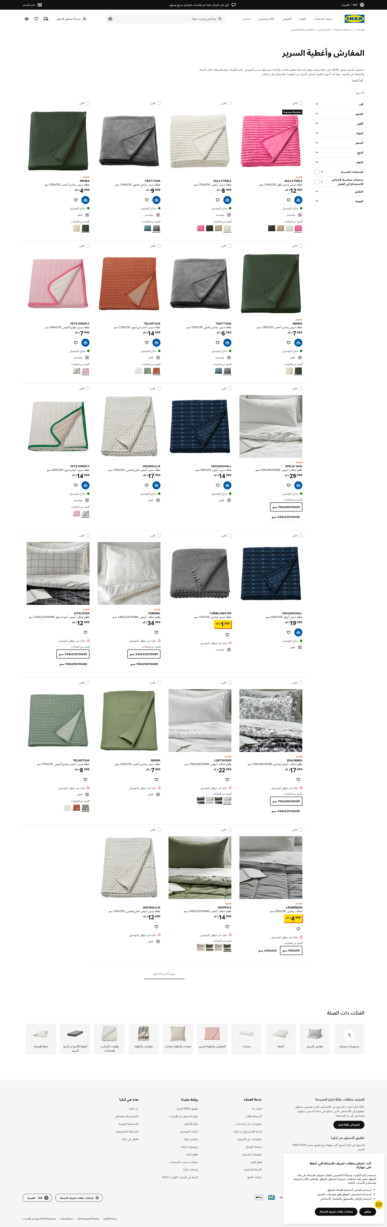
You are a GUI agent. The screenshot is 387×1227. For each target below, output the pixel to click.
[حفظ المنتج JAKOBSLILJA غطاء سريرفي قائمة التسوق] (147, 485)
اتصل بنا (257, 1108)
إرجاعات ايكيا (190, 1169)
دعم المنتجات (66, 1218)
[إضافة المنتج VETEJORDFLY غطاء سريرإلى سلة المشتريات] (85, 343)
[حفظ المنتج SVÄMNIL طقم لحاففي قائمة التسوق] (156, 632)
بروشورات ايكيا (189, 1147)
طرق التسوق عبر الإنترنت (183, 1116)
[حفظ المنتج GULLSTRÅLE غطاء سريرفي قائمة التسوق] (289, 200)
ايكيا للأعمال (191, 1124)
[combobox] (169, 19)
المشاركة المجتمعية (127, 1131)
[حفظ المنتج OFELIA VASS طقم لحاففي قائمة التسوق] (289, 485)
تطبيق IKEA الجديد (187, 1108)
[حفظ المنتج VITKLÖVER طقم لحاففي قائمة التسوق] (85, 632)
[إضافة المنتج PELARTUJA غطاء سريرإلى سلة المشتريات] (156, 343)
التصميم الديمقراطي (126, 1116)
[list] (193, 1039)
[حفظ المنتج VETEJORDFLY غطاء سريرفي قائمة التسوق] (76, 343)
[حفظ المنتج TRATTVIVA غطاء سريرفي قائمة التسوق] (147, 200)
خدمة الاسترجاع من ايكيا (248, 1131)
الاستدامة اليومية (128, 1124)
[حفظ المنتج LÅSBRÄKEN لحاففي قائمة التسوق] (298, 929)
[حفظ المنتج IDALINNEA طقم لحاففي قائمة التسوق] (298, 780)
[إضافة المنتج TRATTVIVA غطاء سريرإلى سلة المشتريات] (156, 200)
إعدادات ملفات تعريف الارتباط (336, 1211)
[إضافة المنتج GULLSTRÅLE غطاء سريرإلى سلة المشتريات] (298, 200)
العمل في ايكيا (130, 1139)
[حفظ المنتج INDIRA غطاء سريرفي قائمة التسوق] (76, 200)
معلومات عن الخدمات (249, 1124)
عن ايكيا (133, 1108)
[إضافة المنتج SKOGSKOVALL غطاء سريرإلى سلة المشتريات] (227, 485)
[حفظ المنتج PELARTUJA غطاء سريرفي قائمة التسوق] (147, 343)
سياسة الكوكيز (110, 1218)
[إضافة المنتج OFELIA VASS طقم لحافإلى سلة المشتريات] (298, 485)
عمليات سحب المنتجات (184, 1162)
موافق (367, 1211)
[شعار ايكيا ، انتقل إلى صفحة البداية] (354, 19)
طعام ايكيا (192, 1154)
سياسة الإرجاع (254, 1147)
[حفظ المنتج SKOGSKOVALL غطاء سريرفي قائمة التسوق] (218, 485)
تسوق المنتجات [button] (323, 19)
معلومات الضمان (252, 1154)
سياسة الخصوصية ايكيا (88, 1218)
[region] (333, 1188)
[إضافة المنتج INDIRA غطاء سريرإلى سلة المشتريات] (85, 200)
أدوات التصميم (189, 1131)
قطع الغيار (256, 1162)
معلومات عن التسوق (249, 1139)
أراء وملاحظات (253, 1116)
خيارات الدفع (254, 1177)
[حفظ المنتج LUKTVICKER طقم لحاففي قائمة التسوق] (227, 780)
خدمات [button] (246, 19)
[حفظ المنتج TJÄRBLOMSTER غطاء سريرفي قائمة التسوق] (227, 635)
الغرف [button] (302, 19)
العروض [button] (286, 19)
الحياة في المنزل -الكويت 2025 (180, 1177)
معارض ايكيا (191, 1139)
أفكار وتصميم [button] (266, 19)
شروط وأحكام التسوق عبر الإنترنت (39, 1218)
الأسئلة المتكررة (253, 1169)
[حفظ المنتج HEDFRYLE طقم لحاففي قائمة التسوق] (227, 927)
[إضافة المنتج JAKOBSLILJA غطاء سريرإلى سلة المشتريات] (156, 485)
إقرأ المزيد (357, 80)
